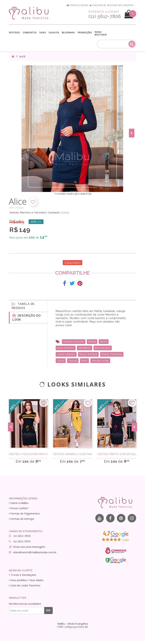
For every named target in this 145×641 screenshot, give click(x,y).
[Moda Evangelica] (29, 13)
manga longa (100, 360)
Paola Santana (88, 354)
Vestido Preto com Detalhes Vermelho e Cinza (116, 454)
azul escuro (102, 347)
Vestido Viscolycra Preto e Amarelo (28, 454)
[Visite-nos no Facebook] (110, 518)
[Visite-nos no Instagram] (132, 518)
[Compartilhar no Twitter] (72, 283)
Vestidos (14, 32)
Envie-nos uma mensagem (29, 546)
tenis (84, 360)
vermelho (84, 347)
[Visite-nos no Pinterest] (121, 518)
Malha (92, 341)
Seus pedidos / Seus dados (27, 580)
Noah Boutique (101, 33)
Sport (103, 341)
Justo (60, 360)
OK (48, 610)
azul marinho (65, 347)
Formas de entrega (22, 518)
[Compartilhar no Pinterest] (80, 283)
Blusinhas (68, 32)
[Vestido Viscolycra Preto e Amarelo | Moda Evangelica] (28, 423)
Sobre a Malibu (19, 503)
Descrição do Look (26, 317)
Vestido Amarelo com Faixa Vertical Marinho (72, 454)
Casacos (54, 32)
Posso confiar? (19, 508)
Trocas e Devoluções (23, 574)
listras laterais (66, 354)
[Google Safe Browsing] (115, 560)
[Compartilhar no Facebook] (64, 283)
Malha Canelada (112, 354)
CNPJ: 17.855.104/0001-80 (72, 626)
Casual (72, 360)
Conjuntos (30, 32)
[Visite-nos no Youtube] (99, 518)
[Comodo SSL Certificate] (115, 550)
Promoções (85, 32)
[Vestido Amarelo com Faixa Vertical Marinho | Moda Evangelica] (72, 423)
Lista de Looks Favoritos (25, 585)
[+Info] (65, 212)
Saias (42, 32)
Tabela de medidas (23, 306)
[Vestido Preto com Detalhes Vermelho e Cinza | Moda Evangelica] (116, 423)
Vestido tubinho (73, 341)
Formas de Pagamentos (25, 513)
